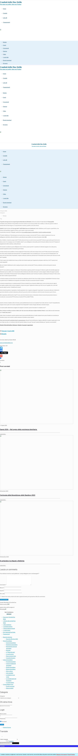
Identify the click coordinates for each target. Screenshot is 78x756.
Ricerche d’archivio (7, 637)
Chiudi (69, 754)
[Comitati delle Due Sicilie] (0, 29)
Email (1, 590)
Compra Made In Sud (8, 684)
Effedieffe (3, 334)
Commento (3, 584)
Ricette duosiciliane (10, 667)
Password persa (7, 727)
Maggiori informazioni (61, 754)
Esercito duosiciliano (11, 642)
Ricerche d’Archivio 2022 (12, 639)
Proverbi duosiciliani (11, 661)
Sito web (2, 593)
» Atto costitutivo (7, 624)
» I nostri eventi (6, 630)
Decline (73, 754)
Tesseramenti (6, 634)
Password (2, 718)
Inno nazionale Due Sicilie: (9, 632)
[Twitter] (30, 348)
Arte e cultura (9, 671)
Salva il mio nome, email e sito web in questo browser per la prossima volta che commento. (23, 596)
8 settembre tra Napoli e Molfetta (12, 561)
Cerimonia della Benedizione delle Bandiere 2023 (17, 495)
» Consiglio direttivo (7, 626)
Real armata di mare (11, 656)
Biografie (8, 650)
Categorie (2, 696)
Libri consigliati (9, 673)
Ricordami (4, 721)
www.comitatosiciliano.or (6, 342)
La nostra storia (10, 654)
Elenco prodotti (9, 688)
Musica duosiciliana (10, 669)
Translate (11, 741)
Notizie (4, 215)
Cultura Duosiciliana (7, 659)
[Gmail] (30, 356)
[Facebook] (30, 350)
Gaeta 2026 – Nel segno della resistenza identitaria (18, 429)
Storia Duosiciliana (7, 641)
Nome (2, 587)
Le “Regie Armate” (10, 652)
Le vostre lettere (10, 682)
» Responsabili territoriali (9, 628)
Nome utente (3, 713)
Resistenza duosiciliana (11, 644)
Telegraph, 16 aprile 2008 (7, 331)
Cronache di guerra (10, 658)
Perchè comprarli (10, 686)
